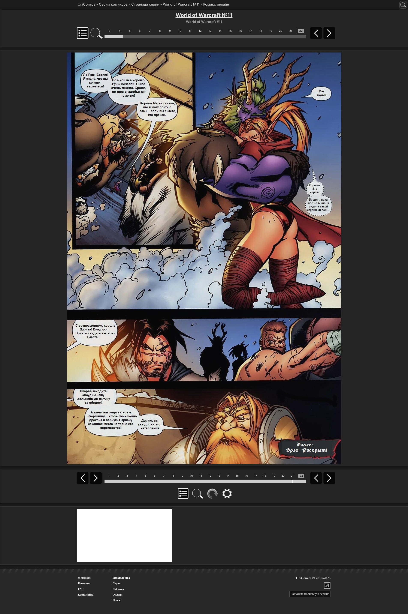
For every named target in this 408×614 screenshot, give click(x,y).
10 (179, 30)
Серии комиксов (113, 4)
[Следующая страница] (204, 258)
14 (220, 30)
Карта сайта (85, 594)
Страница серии (145, 4)
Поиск (117, 600)
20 (280, 30)
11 (190, 30)
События (118, 589)
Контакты (84, 583)
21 (290, 30)
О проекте (84, 577)
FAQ (81, 589)
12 (200, 30)
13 (210, 30)
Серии (116, 583)
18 (260, 30)
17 (250, 30)
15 (230, 30)
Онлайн (117, 594)
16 (240, 30)
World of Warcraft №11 (181, 4)
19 (270, 30)
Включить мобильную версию (310, 594)
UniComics (86, 4)
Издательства (121, 577)
